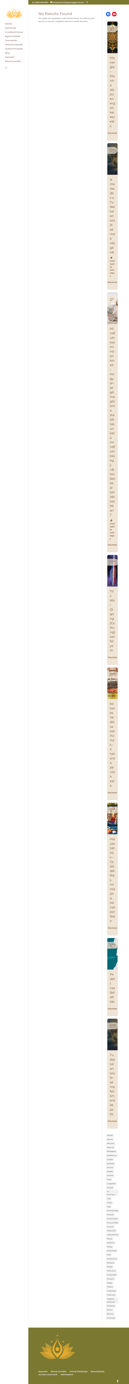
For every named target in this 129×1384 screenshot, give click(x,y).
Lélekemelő (111, 1231)
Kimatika (110, 1215)
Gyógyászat (111, 1184)
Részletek (112, 133)
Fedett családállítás (112, 988)
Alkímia (110, 1139)
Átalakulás (111, 1306)
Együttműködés (12, 36)
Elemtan (110, 1167)
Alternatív (110, 1143)
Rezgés (109, 1267)
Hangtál (110, 1188)
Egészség (110, 1163)
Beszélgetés (111, 1151)
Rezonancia (111, 1271)
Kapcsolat (9, 57)
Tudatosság (111, 1291)
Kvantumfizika (112, 1223)
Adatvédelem (67, 1374)
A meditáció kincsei (14, 32)
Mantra (109, 1239)
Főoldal (8, 24)
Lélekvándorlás (112, 1235)
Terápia (109, 1283)
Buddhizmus (112, 1155)
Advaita (110, 1135)
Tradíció (110, 1287)
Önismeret (111, 1318)
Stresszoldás (111, 1275)
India (109, 1199)
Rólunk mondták (13, 61)
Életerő (109, 1310)
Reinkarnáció (112, 1259)
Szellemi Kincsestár (14, 49)
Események (10, 28)
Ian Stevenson (111, 1193)
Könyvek (110, 1227)
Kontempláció (112, 1219)
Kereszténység (112, 1211)
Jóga (109, 1207)
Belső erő (110, 1147)
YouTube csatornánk (47, 1374)
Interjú (109, 1203)
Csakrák (110, 1159)
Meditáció (110, 1243)
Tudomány (111, 1295)
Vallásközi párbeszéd (111, 1300)
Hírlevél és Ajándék (14, 45)
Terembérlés (11, 41)
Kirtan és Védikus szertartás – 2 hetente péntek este (112, 744)
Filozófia (110, 1175)
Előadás (110, 1171)
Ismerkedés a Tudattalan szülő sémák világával (112, 216)
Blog (7, 53)
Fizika (109, 1179)
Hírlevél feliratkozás (79, 1371)
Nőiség (109, 1247)
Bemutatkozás (97, 1371)
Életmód (110, 1314)
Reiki (109, 1255)
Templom (110, 1279)
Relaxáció (110, 1263)
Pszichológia (112, 1251)
